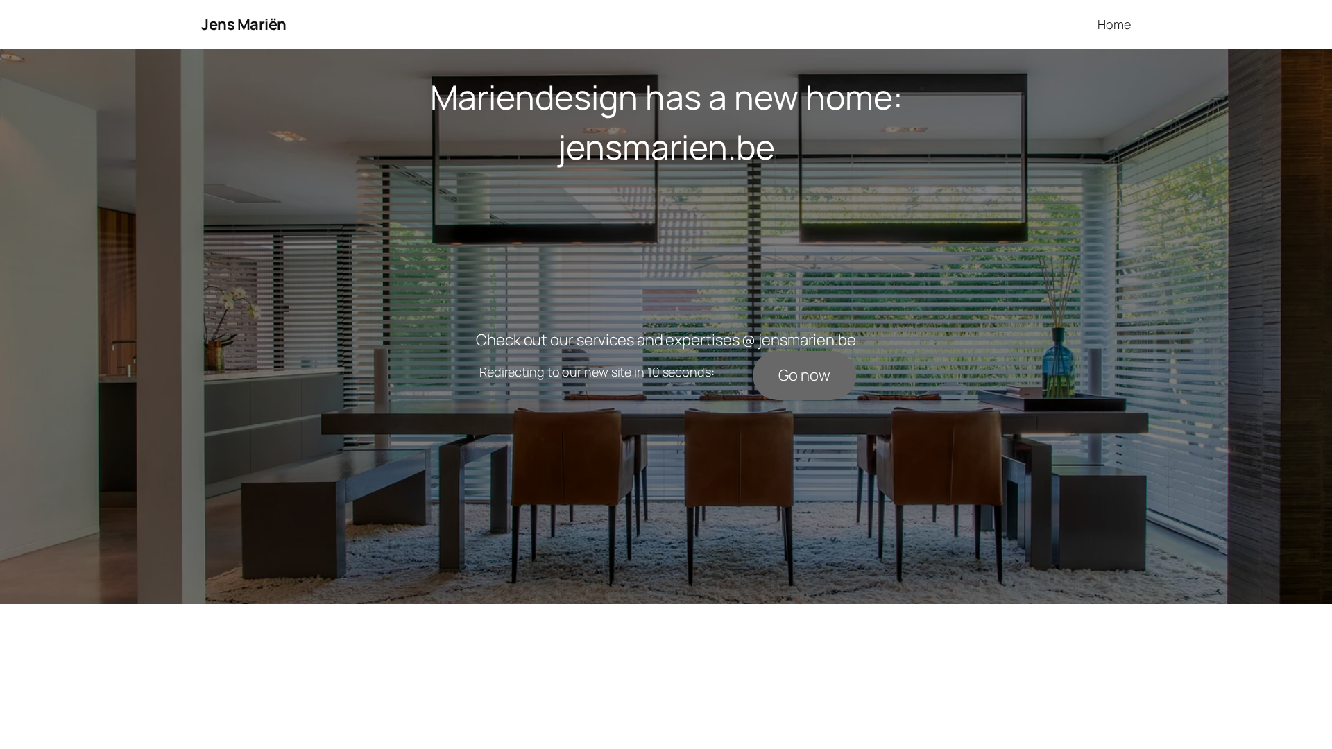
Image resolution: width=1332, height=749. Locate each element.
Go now (804, 375)
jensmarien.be (666, 146)
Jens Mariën (244, 24)
